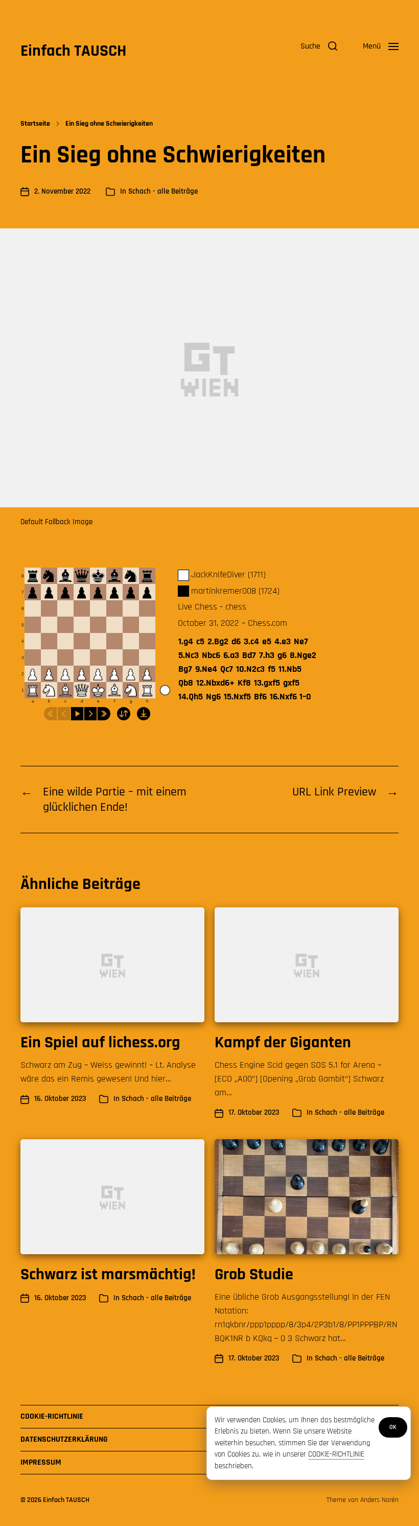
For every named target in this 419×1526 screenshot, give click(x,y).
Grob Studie (254, 1274)
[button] (319, 46)
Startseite (35, 123)
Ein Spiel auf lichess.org (100, 1042)
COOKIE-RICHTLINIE (336, 1454)
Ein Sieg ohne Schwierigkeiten (109, 123)
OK (393, 1427)
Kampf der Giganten (283, 1042)
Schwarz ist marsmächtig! (108, 1274)
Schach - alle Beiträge (163, 191)
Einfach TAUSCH (73, 51)
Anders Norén (379, 1500)
